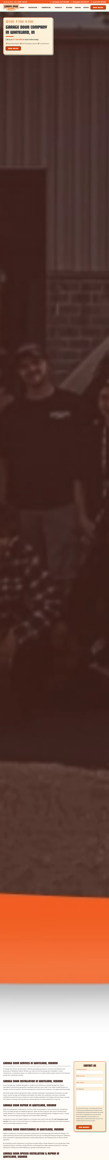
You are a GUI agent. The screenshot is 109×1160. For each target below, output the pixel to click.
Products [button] (58, 7)
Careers (78, 7)
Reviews (69, 7)
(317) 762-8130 (101, 2)
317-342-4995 (18, 39)
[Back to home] (11, 7)
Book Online (98, 7)
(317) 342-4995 (64, 2)
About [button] (22, 7)
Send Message (84, 1127)
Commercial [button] (46, 7)
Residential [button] (32, 7)
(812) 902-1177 (85, 2)
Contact (86, 7)
